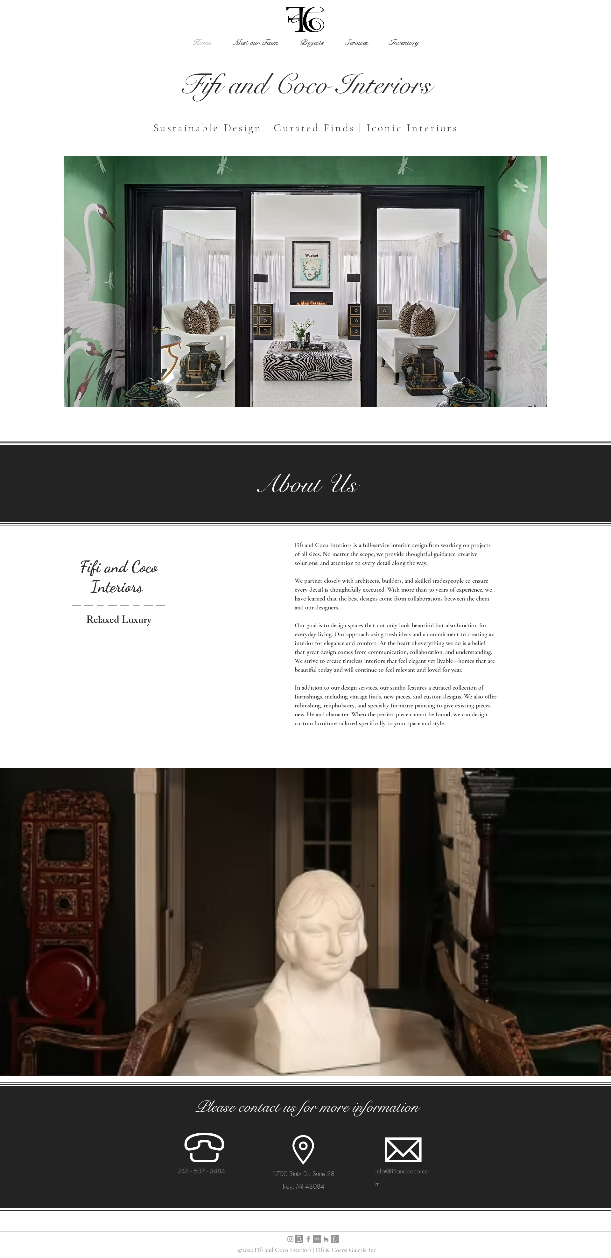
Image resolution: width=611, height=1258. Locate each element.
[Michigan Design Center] (317, 1239)
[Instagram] (290, 1239)
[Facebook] (308, 1239)
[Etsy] (299, 1239)
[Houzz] (326, 1239)
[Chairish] (335, 1239)
